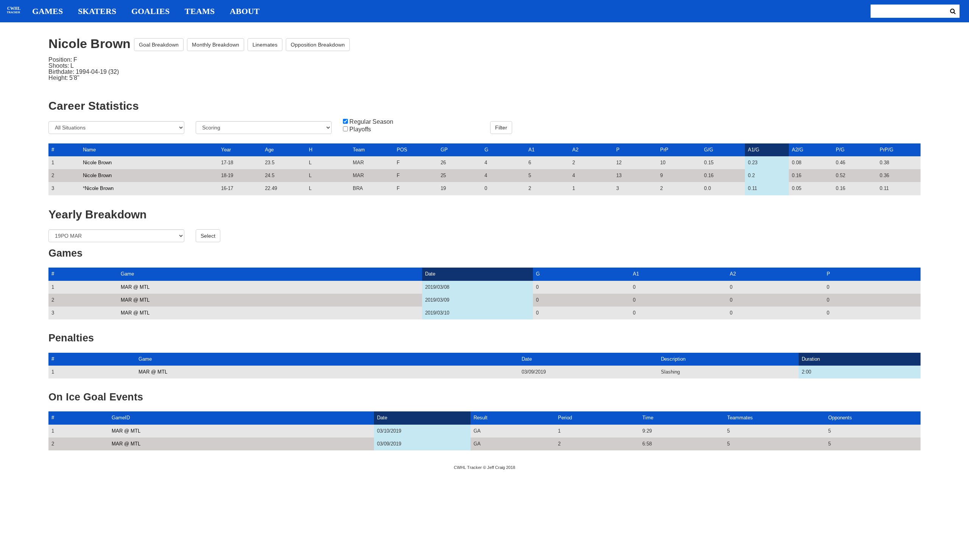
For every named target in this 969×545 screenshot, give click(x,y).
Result (481, 417)
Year (226, 150)
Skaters (97, 11)
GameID (121, 417)
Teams (200, 11)
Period (565, 417)
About (245, 11)
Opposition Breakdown (318, 45)
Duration (811, 359)
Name (89, 150)
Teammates (740, 417)
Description (673, 359)
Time (647, 417)
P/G (840, 150)
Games (47, 11)
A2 (575, 150)
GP (444, 150)
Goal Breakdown (159, 45)
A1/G (753, 150)
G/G (708, 150)
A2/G (797, 150)
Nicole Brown (97, 162)
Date (430, 274)
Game (127, 274)
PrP (664, 150)
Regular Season (371, 122)
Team (359, 150)
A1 (531, 150)
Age (269, 150)
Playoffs (360, 129)
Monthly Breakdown (215, 45)
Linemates (264, 45)
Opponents (840, 417)
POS (402, 150)
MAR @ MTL (135, 287)
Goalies (150, 11)
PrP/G (886, 150)
